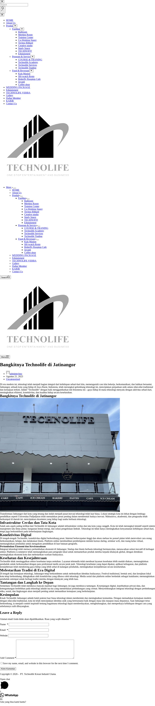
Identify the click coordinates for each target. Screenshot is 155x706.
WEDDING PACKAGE (24, 255)
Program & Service (27, 225)
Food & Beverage (26, 239)
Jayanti (27, 250)
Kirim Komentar (8, 669)
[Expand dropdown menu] (15, 188)
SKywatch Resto (32, 244)
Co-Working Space (33, 209)
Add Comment (8, 658)
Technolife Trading (33, 236)
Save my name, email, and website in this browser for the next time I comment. (40, 663)
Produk (15, 195)
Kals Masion (30, 241)
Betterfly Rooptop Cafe (35, 247)
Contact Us (17, 271)
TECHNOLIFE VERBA (24, 260)
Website (4, 635)
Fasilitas (22, 198)
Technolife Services (33, 233)
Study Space (30, 217)
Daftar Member (19, 266)
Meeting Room (31, 203)
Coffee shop (30, 252)
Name (4, 624)
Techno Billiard (31, 211)
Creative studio (31, 214)
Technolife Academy (34, 230)
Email (4, 630)
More (9, 187)
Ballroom (28, 201)
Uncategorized (13, 379)
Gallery (15, 263)
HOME (15, 190)
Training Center (31, 206)
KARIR (16, 269)
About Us (16, 192)
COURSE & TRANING (36, 228)
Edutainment (30, 222)
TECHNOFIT (31, 220)
